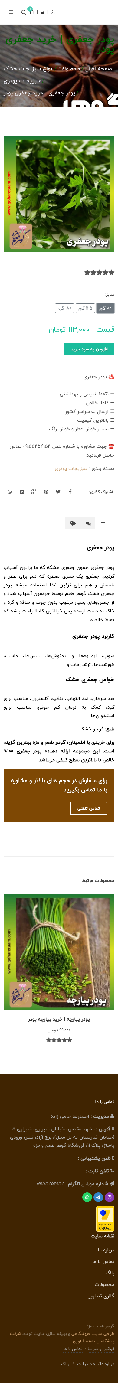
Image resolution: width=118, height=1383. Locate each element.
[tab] (102, 523)
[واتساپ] (87, 1197)
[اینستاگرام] (109, 1197)
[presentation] (102, 523)
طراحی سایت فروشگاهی (92, 1333)
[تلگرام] (98, 1197)
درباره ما (106, 1250)
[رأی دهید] (111, 273)
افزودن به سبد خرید (89, 349)
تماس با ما (103, 1261)
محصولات (104, 1284)
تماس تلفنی (88, 808)
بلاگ (110, 1273)
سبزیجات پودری (71, 468)
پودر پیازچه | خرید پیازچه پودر (59, 1019)
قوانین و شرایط (101, 1348)
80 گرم (105, 308)
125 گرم (85, 308)
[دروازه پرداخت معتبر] (105, 1218)
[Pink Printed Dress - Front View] (59, 194)
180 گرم (64, 308)
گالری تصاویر (101, 1296)
